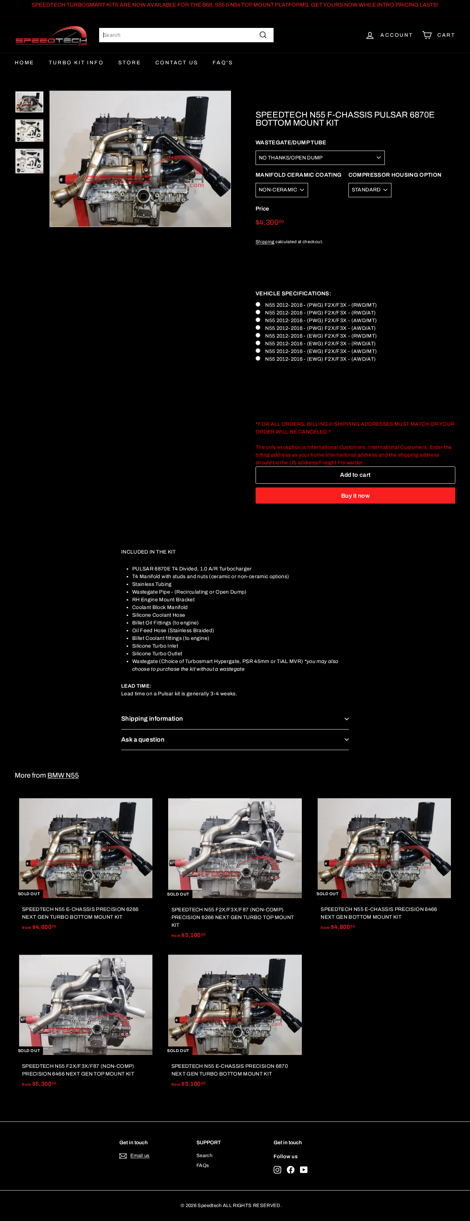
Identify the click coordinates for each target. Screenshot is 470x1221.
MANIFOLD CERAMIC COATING (298, 175)
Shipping (265, 241)
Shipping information (152, 718)
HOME (24, 62)
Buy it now (355, 496)
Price (262, 209)
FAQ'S (223, 62)
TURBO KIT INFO (76, 62)
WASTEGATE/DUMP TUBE (291, 143)
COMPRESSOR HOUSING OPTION (395, 175)
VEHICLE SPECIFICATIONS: (293, 293)
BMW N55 (63, 775)
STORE (129, 62)
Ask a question (142, 739)
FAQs (202, 1165)
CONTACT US (176, 62)
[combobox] (186, 35)
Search (204, 1155)
